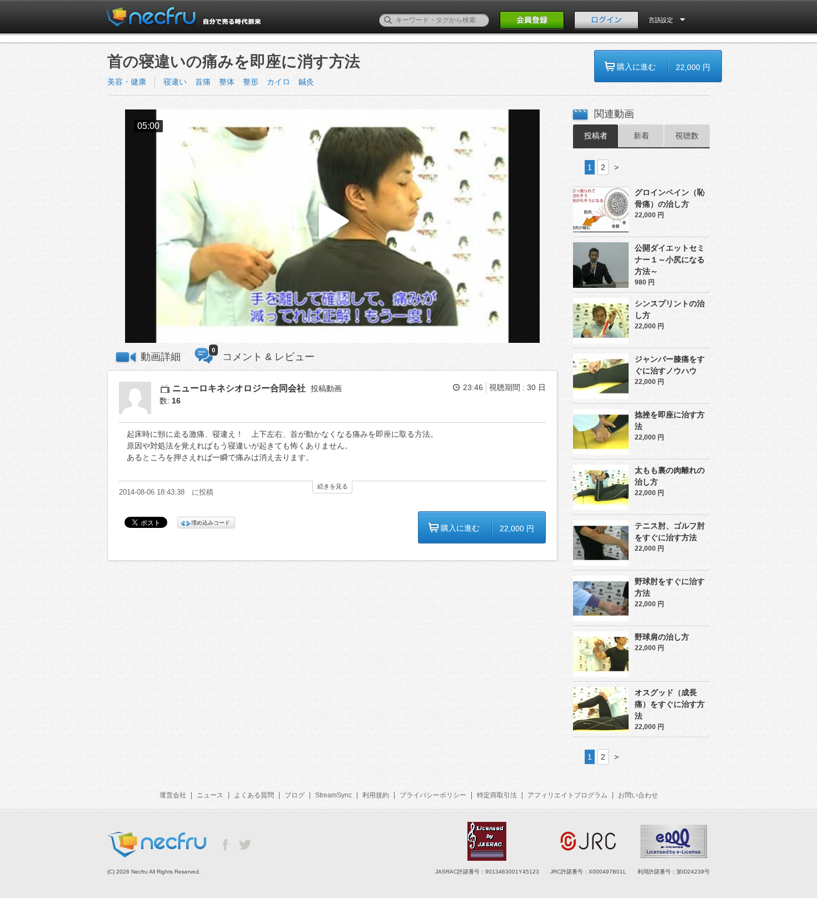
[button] (332, 226)
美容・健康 (126, 81)
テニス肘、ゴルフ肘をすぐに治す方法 (670, 531)
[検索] (388, 20)
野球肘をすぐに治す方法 (670, 587)
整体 (227, 81)
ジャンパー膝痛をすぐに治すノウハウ (670, 365)
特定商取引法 (497, 795)
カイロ (278, 81)
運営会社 (173, 795)
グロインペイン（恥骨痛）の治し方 (670, 198)
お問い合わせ (638, 795)
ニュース (210, 795)
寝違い (175, 81)
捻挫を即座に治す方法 (670, 420)
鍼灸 (306, 81)
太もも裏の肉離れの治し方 (670, 476)
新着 (641, 135)
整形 (250, 81)
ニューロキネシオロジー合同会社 (239, 388)
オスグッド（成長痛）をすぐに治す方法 (670, 704)
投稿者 (595, 135)
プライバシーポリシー (433, 795)
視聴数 (687, 135)
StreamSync (333, 795)
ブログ (295, 795)
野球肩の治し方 (662, 636)
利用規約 (375, 795)
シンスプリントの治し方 (670, 309)
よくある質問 (254, 795)
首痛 (203, 81)
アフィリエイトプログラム (567, 795)
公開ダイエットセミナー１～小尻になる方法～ (670, 259)
